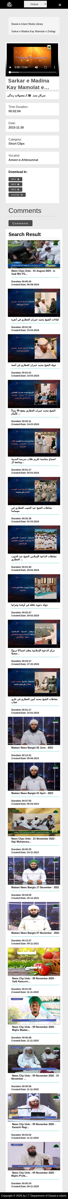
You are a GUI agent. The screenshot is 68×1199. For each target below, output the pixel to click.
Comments (20, 223)
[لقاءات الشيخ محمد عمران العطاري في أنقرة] (34, 303)
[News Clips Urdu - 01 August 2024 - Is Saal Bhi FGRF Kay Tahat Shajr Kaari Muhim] (34, 254)
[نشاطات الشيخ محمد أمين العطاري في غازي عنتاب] (34, 682)
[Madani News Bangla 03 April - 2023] (34, 776)
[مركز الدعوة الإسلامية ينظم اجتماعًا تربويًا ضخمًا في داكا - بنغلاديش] (34, 634)
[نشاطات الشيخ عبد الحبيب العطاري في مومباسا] (34, 491)
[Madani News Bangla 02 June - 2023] (34, 731)
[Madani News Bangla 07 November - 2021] (34, 916)
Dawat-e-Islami (19, 24)
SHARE (16, 195)
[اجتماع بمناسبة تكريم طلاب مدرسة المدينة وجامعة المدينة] (34, 442)
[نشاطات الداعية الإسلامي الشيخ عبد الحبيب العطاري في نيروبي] (34, 539)
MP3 (14, 184)
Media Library (35, 24)
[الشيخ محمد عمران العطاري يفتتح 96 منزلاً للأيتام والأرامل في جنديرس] (34, 394)
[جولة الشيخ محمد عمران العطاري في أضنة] (34, 348)
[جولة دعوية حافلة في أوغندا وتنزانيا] (34, 588)
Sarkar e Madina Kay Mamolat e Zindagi (33, 31)
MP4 (14, 179)
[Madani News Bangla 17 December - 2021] (34, 870)
